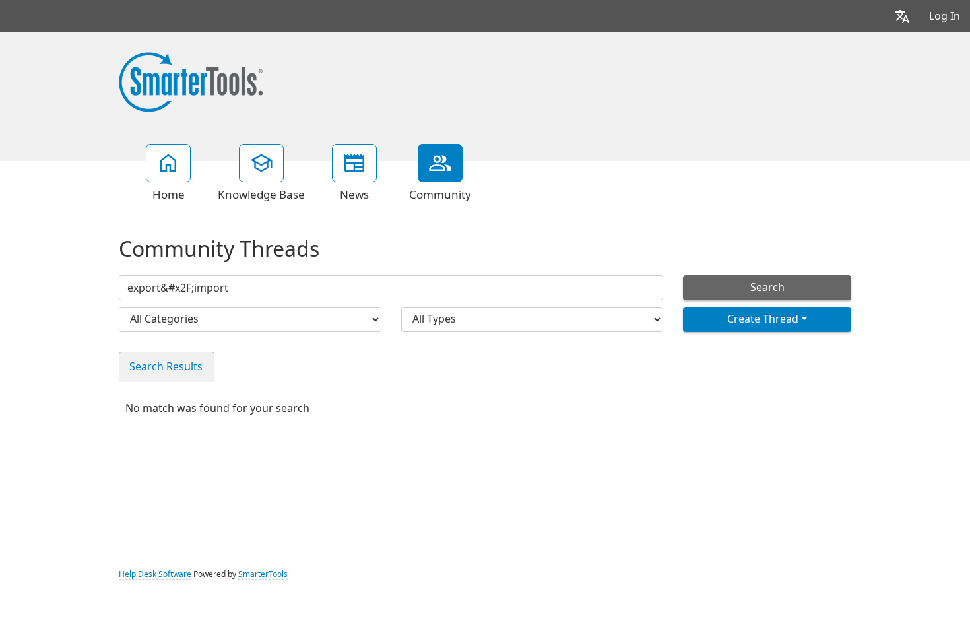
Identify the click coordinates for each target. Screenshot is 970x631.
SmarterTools (263, 574)
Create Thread (762, 319)
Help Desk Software (155, 574)
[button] (902, 16)
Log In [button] (944, 16)
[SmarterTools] (191, 80)
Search (767, 287)
